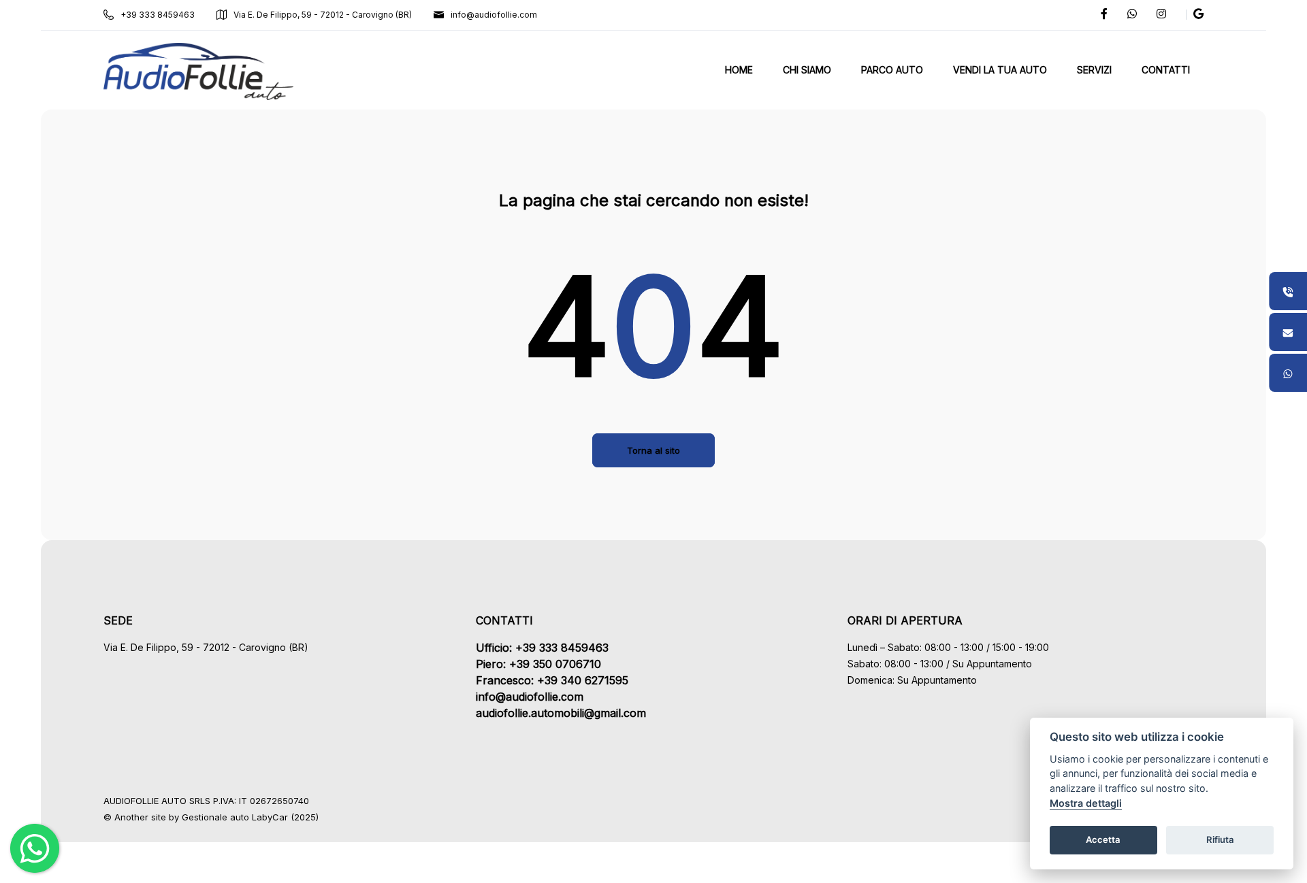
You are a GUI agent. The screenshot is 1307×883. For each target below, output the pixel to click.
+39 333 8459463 (157, 15)
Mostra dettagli (1086, 803)
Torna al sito (653, 450)
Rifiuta (1220, 839)
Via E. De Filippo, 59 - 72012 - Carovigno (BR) (322, 15)
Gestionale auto (215, 817)
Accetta (1103, 839)
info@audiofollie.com (494, 15)
